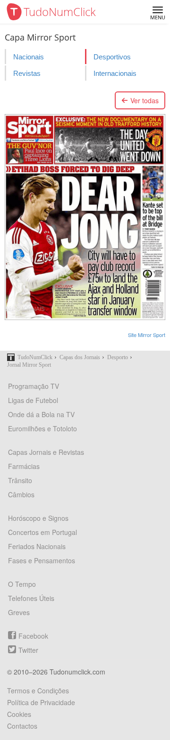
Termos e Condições (38, 690)
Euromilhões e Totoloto (42, 428)
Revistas (27, 73)
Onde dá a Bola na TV (41, 414)
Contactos (22, 726)
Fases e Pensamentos (41, 560)
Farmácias (24, 466)
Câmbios (21, 494)
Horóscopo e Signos (38, 518)
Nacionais (28, 57)
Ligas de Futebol (33, 400)
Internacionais (115, 73)
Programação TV (33, 386)
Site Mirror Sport (146, 334)
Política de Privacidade (41, 702)
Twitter (28, 650)
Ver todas (144, 100)
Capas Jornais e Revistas (46, 452)
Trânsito (20, 480)
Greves (19, 612)
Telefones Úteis (31, 598)
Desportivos (112, 57)
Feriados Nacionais (37, 546)
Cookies (19, 714)
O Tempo (22, 584)
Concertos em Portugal (42, 532)
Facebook (33, 636)
